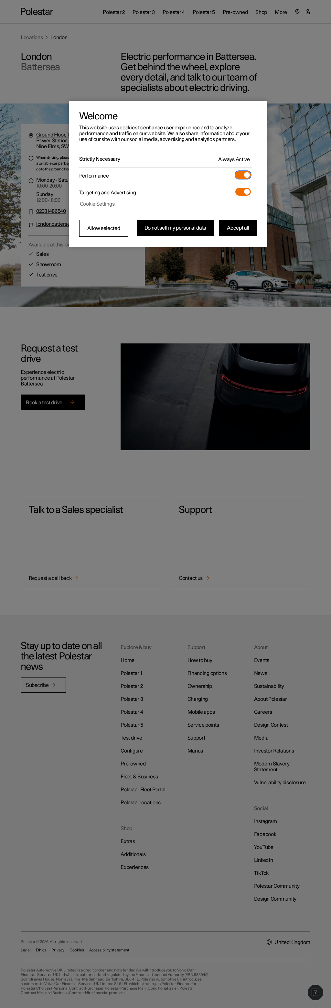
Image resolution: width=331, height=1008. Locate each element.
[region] (168, 174)
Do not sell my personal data (175, 228)
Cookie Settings (97, 204)
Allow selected (103, 228)
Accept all (238, 228)
